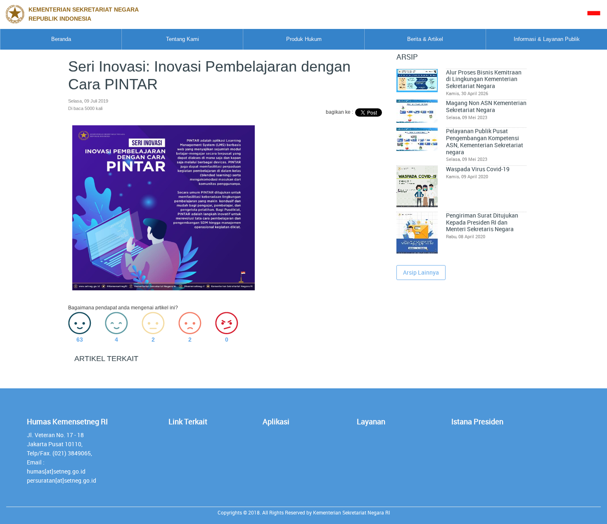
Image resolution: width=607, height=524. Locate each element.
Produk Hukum (304, 39)
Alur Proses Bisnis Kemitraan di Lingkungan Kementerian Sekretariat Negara (484, 79)
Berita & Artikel (425, 39)
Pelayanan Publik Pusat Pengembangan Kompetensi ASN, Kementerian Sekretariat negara (484, 141)
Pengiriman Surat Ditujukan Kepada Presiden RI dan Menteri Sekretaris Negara (482, 222)
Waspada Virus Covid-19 (478, 169)
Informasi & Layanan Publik (547, 39)
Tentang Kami (182, 39)
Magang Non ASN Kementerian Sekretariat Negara (486, 106)
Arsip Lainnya (421, 272)
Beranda (61, 39)
